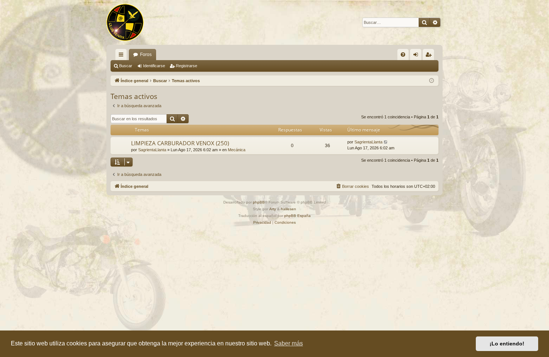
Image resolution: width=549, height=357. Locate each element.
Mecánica (236, 150)
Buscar (125, 65)
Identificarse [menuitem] (417, 56)
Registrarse (186, 65)
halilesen (288, 209)
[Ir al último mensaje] (386, 142)
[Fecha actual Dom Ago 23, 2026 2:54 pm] (431, 81)
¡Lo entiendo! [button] (507, 344)
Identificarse (154, 65)
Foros (146, 54)
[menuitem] (403, 54)
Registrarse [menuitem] (430, 56)
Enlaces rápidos (122, 56)
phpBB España (297, 216)
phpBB (259, 202)
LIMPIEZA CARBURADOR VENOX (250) (180, 143)
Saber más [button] (288, 343)
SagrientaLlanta (152, 150)
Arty (272, 209)
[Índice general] (125, 22)
